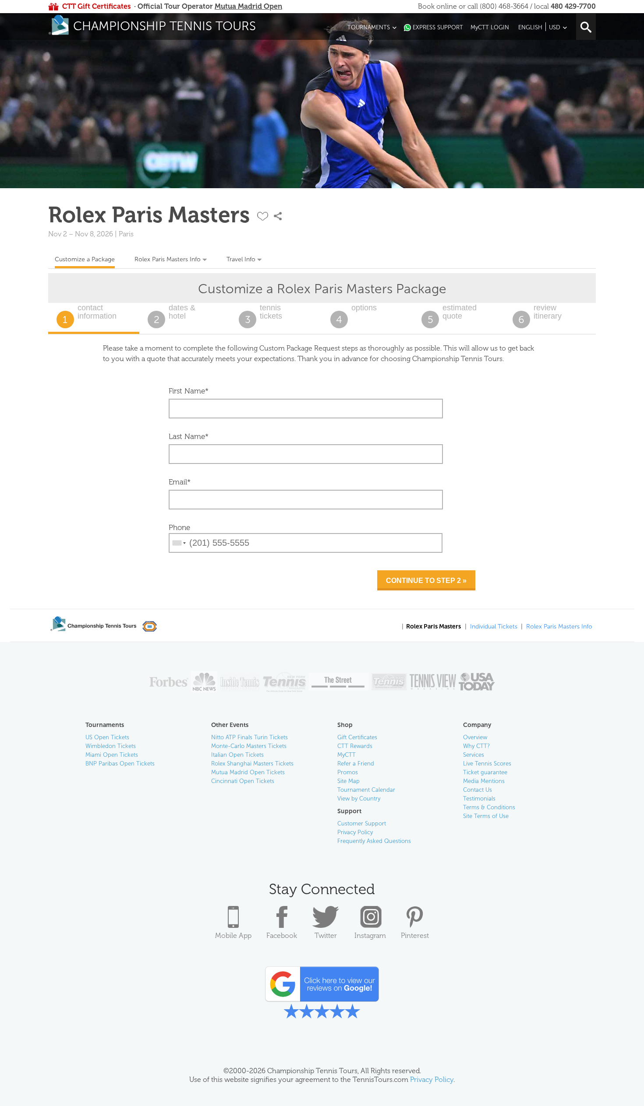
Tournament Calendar (366, 789)
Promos (347, 772)
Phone (179, 527)
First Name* (189, 390)
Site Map (348, 781)
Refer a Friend (355, 763)
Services (473, 754)
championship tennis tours (164, 26)
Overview (475, 737)
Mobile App (233, 935)
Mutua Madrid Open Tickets (248, 772)
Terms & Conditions (489, 807)
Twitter (326, 935)
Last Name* (189, 436)
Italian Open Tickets (237, 754)
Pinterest (415, 935)
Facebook (281, 935)
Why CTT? (476, 746)
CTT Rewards (354, 746)
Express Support (438, 27)
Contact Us (477, 789)
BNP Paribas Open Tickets (120, 763)
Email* (180, 482)
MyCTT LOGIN (490, 27)
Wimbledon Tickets (110, 746)
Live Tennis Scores (487, 763)
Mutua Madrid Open (248, 6)
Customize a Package (85, 259)
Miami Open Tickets (111, 754)
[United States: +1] (178, 543)
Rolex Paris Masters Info (167, 259)
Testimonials (479, 798)
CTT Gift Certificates (96, 6)
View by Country (358, 798)
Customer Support (361, 823)
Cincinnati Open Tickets (242, 781)
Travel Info (240, 259)
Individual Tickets (493, 626)
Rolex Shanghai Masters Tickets (252, 763)
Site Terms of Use (486, 816)
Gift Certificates (357, 737)
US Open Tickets (107, 737)
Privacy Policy (355, 832)
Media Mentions (484, 781)
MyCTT (346, 754)
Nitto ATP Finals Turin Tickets (249, 737)
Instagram (370, 935)
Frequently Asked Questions (374, 841)
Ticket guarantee (485, 772)
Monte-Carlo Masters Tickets (249, 746)
